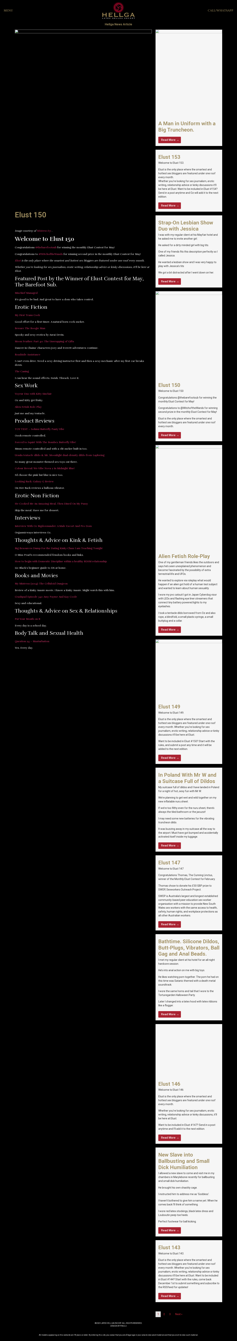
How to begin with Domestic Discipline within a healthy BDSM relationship (61, 561)
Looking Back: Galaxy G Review (34, 481)
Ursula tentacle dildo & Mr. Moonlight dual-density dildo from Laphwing (59, 455)
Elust (18, 260)
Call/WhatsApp (220, 10)
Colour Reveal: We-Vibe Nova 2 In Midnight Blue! (45, 468)
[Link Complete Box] (189, 88)
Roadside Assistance (27, 354)
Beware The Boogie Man (30, 328)
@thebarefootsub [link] (45, 247)
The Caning (22, 371)
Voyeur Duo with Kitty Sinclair (33, 393)
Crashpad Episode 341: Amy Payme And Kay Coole (46, 596)
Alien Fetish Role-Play (28, 407)
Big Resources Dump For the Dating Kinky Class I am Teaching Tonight (59, 548)
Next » (178, 1314)
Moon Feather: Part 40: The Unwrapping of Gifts (44, 341)
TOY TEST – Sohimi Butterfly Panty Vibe (39, 429)
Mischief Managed (26, 293)
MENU (8, 10)
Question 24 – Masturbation (32, 641)
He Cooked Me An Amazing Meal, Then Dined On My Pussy (51, 503)
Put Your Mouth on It (27, 619)
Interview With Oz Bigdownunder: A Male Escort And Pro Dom (53, 526)
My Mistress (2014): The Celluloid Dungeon (41, 583)
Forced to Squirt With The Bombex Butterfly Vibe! (45, 442)
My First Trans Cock (27, 315)
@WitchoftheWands (51, 254)
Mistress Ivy (44, 230)
